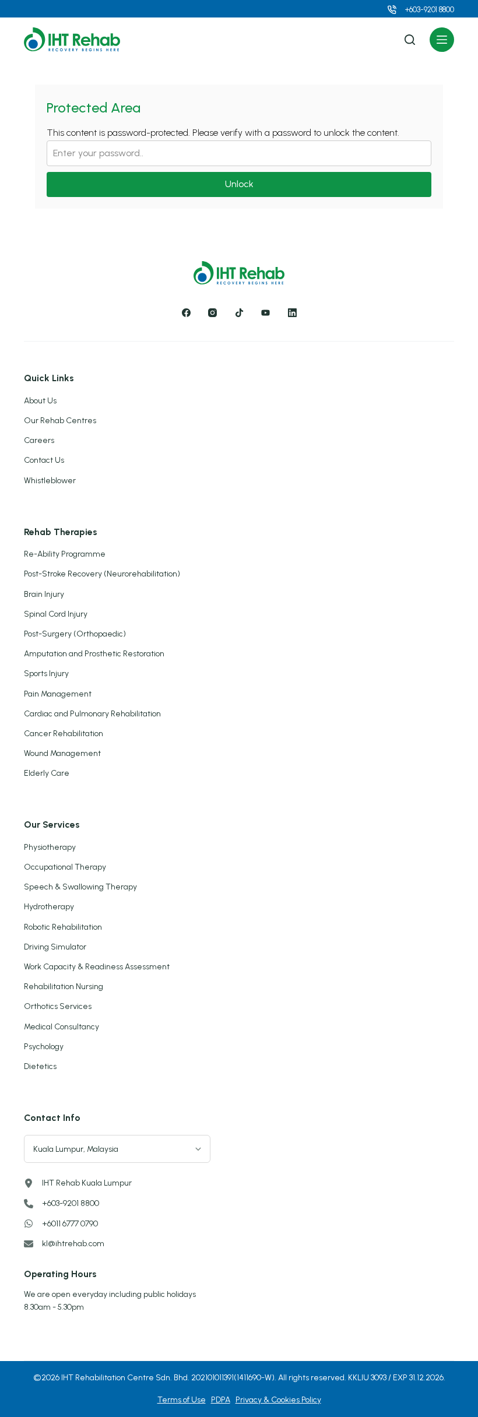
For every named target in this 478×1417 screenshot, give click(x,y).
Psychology (44, 1047)
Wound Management (62, 753)
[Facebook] (186, 313)
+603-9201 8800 (429, 9)
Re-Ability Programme (65, 554)
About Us (40, 401)
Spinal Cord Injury (55, 614)
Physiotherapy (50, 847)
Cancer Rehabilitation (63, 734)
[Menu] (442, 39)
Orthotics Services (58, 1006)
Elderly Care (46, 773)
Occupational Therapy (65, 867)
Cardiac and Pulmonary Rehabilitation (92, 714)
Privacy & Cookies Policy (278, 1400)
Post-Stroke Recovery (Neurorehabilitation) (102, 574)
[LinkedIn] (292, 313)
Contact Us (44, 460)
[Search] (410, 39)
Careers (39, 440)
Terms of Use (181, 1400)
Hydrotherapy (49, 907)
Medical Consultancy (61, 1027)
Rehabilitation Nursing (63, 986)
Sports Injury (46, 673)
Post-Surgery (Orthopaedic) (75, 634)
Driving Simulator (55, 947)
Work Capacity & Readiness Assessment (97, 967)
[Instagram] (213, 313)
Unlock (239, 183)
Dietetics (40, 1066)
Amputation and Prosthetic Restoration (94, 654)
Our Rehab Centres (60, 421)
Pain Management (58, 694)
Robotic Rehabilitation (63, 927)
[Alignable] (239, 313)
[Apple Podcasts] (266, 313)
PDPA (220, 1400)
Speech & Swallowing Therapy (80, 887)
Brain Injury (44, 594)
